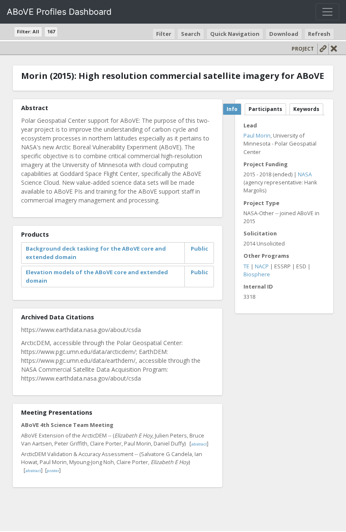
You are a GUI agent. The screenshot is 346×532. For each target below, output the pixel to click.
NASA (305, 174)
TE (246, 266)
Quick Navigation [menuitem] (235, 34)
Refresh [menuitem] (319, 34)
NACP (262, 266)
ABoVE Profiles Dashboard (59, 12)
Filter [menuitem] (163, 34)
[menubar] (244, 34)
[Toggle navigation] (327, 11)
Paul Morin (256, 135)
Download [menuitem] (283, 34)
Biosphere (256, 274)
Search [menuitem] (190, 34)
